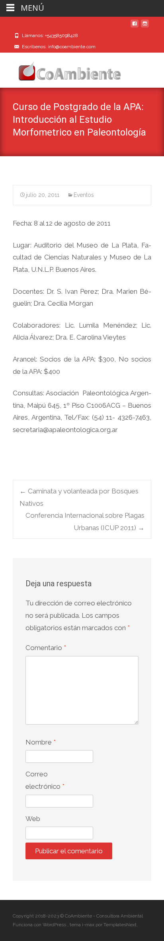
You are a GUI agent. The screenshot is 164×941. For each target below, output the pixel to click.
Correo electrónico (44, 780)
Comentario (45, 648)
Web (32, 819)
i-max (89, 924)
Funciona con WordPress (40, 924)
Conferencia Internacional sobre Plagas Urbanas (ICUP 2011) (84, 521)
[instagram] (145, 27)
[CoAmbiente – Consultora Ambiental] (62, 68)
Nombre (40, 742)
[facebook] (135, 27)
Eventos (84, 195)
